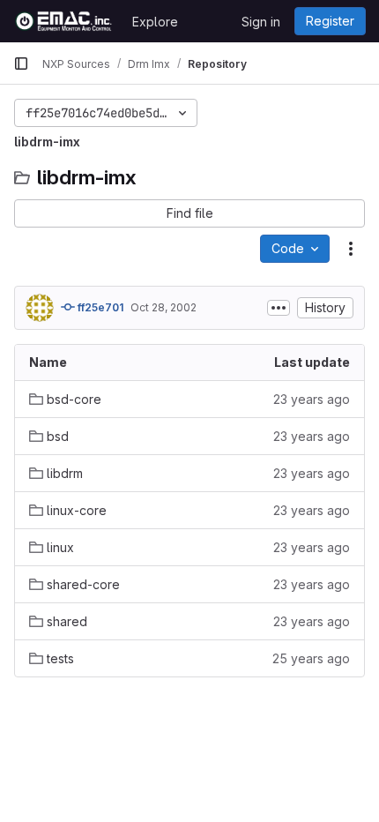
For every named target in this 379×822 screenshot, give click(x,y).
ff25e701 (99, 307)
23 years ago (311, 399)
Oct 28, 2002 (163, 307)
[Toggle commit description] (278, 308)
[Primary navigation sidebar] (21, 63)
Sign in (261, 21)
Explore (155, 21)
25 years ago (311, 658)
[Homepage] (64, 21)
